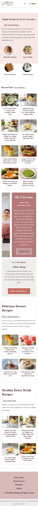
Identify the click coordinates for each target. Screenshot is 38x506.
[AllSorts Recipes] (7, 3)
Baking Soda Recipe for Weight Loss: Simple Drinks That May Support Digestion (27, 434)
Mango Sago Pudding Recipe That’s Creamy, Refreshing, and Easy (10, 161)
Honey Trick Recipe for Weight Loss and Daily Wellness (10, 183)
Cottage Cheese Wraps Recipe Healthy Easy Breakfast (28, 161)
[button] (24, 3)
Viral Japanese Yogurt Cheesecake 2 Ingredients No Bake (28, 374)
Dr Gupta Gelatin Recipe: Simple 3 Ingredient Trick (28, 136)
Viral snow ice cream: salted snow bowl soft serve (10, 374)
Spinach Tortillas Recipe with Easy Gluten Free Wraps (28, 183)
